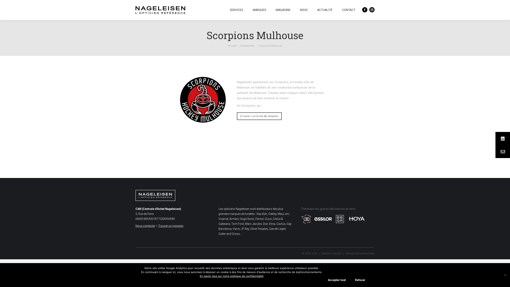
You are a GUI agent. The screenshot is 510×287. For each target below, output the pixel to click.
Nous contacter (145, 225)
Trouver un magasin (170, 225)
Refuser (360, 280)
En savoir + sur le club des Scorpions (259, 116)
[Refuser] (505, 275)
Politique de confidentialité (360, 253)
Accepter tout (337, 280)
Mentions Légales (331, 253)
